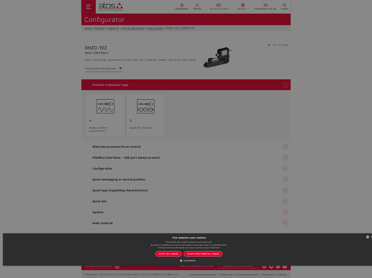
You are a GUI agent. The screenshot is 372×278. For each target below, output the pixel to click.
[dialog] (186, 139)
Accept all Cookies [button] (168, 254)
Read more (215, 248)
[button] (188, 260)
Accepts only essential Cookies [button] (203, 254)
